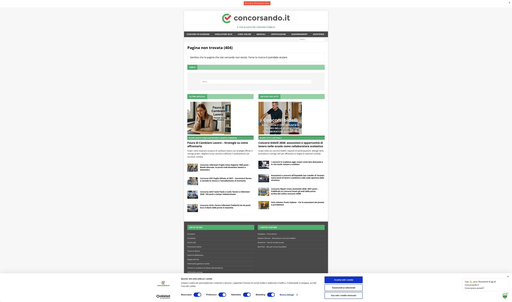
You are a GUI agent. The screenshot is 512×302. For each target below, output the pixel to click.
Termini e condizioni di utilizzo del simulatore (205, 268)
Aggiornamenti (299, 34)
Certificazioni (278, 34)
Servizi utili (191, 242)
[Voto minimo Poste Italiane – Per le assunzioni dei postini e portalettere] (263, 205)
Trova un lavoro (193, 251)
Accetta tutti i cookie (343, 280)
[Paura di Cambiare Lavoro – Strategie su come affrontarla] (220, 118)
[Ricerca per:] (311, 39)
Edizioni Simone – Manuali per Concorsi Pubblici (276, 238)
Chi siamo (191, 234)
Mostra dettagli (287, 295)
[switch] (222, 295)
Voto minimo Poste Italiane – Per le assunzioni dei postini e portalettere (297, 203)
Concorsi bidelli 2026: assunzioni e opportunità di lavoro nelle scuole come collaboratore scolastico (290, 142)
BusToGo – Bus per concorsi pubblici (272, 247)
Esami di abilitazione (195, 255)
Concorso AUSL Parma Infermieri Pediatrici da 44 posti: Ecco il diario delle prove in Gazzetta (225, 206)
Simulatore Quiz (223, 34)
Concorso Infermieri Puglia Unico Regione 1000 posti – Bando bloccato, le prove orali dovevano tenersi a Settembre (225, 167)
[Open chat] (505, 295)
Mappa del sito (193, 259)
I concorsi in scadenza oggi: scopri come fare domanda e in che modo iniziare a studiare (297, 163)
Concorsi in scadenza (198, 34)
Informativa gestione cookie (198, 263)
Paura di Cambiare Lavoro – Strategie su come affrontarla (217, 142)
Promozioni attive (194, 247)
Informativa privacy (195, 272)
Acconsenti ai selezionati (343, 288)
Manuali (261, 34)
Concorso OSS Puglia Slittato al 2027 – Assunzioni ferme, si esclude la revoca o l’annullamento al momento (226, 179)
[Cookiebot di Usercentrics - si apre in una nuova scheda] (163, 297)
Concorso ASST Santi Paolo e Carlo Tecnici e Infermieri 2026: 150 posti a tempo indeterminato (225, 192)
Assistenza (318, 34)
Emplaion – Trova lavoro (267, 234)
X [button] (509, 3)
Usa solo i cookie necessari (343, 295)
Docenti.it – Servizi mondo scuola (271, 242)
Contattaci (191, 238)
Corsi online (244, 34)
